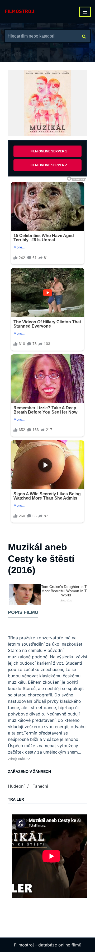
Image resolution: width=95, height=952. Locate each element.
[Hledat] (84, 36)
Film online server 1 (49, 151)
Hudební (16, 786)
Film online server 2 (49, 165)
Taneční (40, 786)
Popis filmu (23, 612)
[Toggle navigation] (85, 12)
